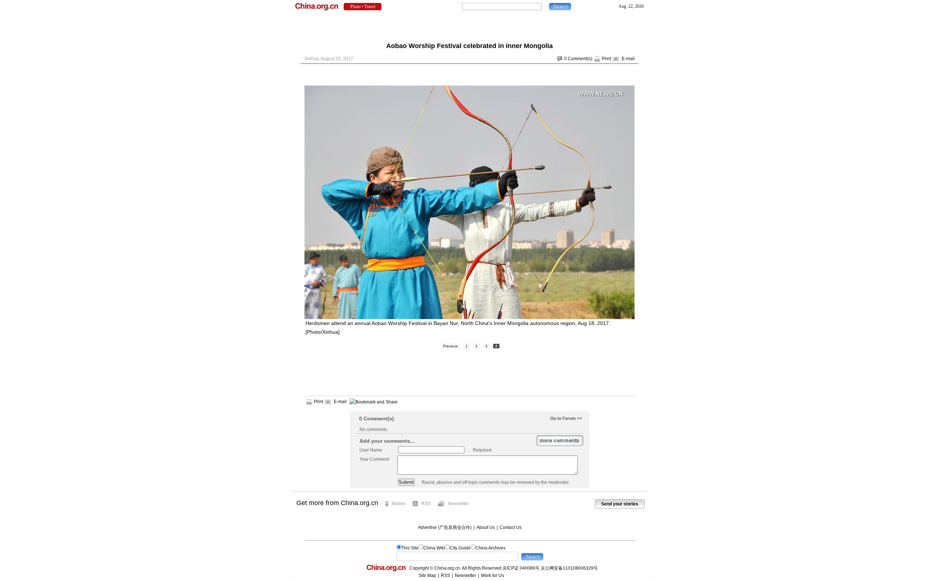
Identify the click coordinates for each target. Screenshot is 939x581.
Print (606, 58)
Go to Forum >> (566, 418)
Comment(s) (580, 58)
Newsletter (458, 503)
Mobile (398, 503)
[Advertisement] (469, 26)
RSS (426, 503)
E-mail (628, 58)
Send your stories (619, 504)
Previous (450, 346)
